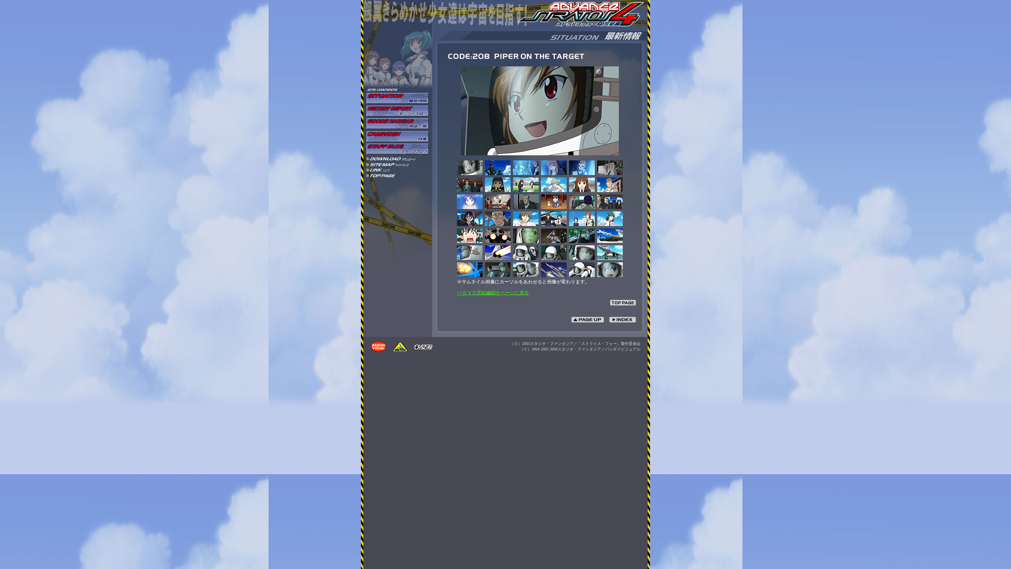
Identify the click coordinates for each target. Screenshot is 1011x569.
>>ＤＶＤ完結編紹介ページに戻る (493, 293)
